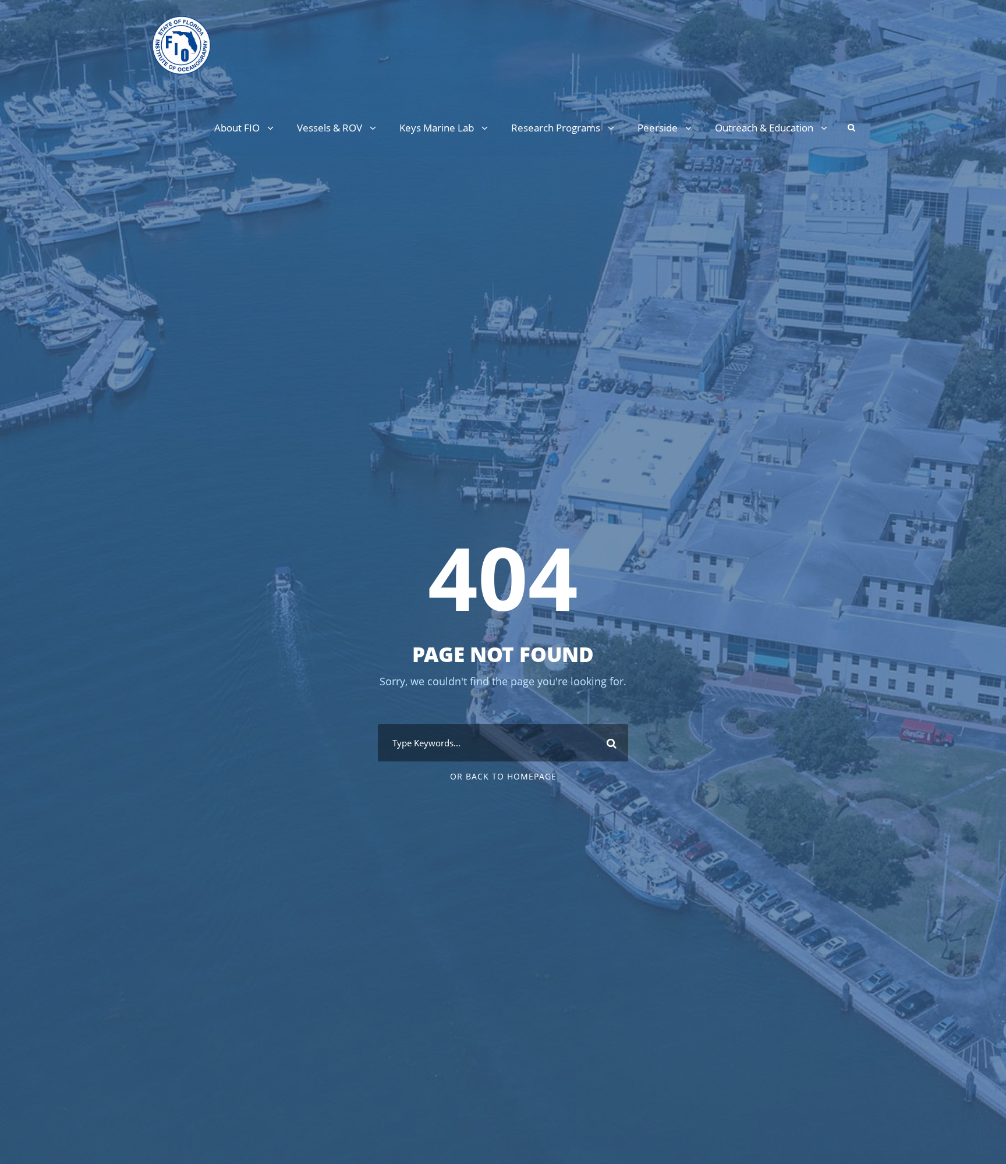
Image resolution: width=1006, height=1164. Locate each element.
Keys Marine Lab (436, 127)
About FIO (237, 127)
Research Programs (555, 127)
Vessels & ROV (329, 127)
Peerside (657, 127)
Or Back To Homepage (503, 776)
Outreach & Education (764, 127)
